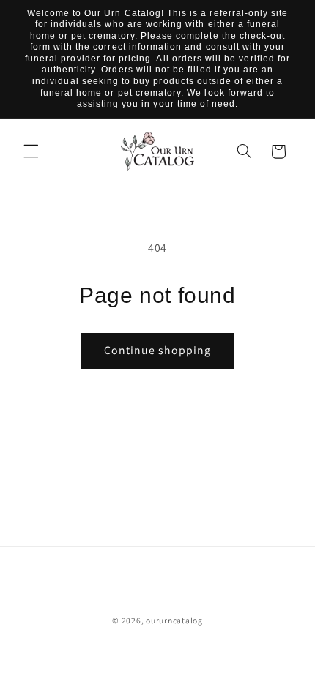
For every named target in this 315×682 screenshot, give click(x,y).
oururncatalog (174, 620)
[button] (31, 151)
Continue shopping (158, 350)
